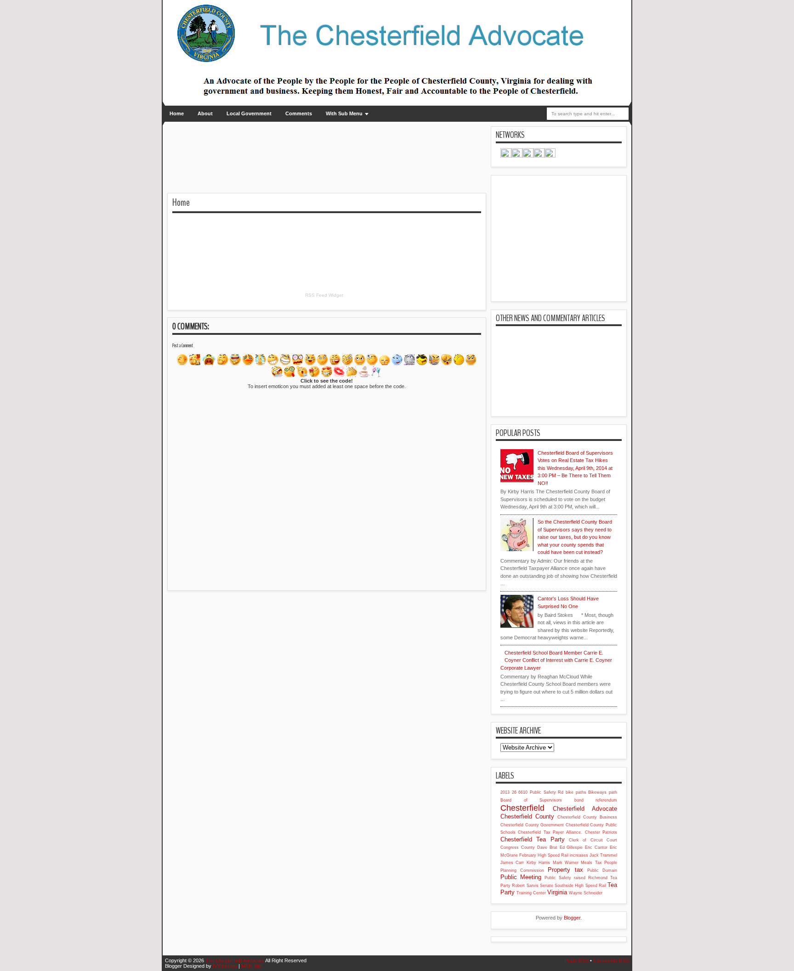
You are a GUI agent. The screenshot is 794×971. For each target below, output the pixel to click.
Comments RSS (611, 960)
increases (579, 855)
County (528, 847)
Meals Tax (591, 862)
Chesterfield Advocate (585, 808)
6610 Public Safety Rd (540, 792)
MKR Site (251, 966)
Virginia (557, 892)
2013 (505, 792)
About (205, 113)
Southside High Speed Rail (580, 885)
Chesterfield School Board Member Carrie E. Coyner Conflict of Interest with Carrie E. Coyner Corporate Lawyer (556, 660)
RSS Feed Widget (324, 295)
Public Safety (557, 877)
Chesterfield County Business (587, 817)
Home (177, 113)
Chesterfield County (527, 816)
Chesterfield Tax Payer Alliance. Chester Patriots (567, 832)
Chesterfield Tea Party (532, 839)
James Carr (512, 862)
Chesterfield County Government (532, 825)
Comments (298, 113)
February (527, 855)
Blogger (572, 917)
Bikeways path (602, 792)
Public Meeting (520, 877)
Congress (509, 847)
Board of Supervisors (531, 800)
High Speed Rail (553, 855)
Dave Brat (547, 847)
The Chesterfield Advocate (234, 960)
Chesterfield (522, 808)
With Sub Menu (344, 113)
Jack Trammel (603, 855)
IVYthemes (225, 966)
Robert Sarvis (525, 885)
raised (579, 877)
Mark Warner (565, 862)
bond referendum (596, 800)
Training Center (531, 893)
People (610, 862)
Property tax (565, 869)
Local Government (249, 113)
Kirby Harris (538, 862)
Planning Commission (522, 870)
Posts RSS (576, 960)
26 (514, 792)
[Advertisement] (274, 140)
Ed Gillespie (571, 847)
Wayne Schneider (585, 893)
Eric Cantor (596, 847)
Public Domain (602, 870)
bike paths (576, 792)
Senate (546, 885)
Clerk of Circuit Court (593, 840)
